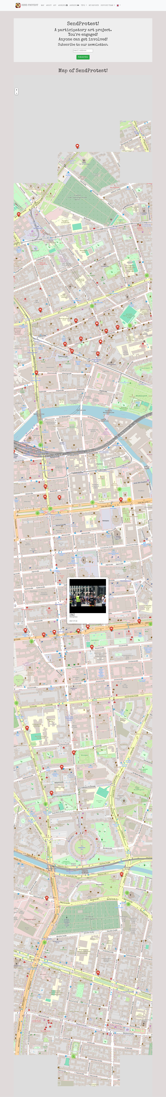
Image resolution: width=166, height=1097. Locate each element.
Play (71, 614)
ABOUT (48, 5)
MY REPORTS (94, 5)
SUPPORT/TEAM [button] (107, 5)
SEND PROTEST (29, 5)
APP (54, 5)
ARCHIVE (62, 5)
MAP (42, 5)
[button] (119, 5)
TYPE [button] (83, 5)
